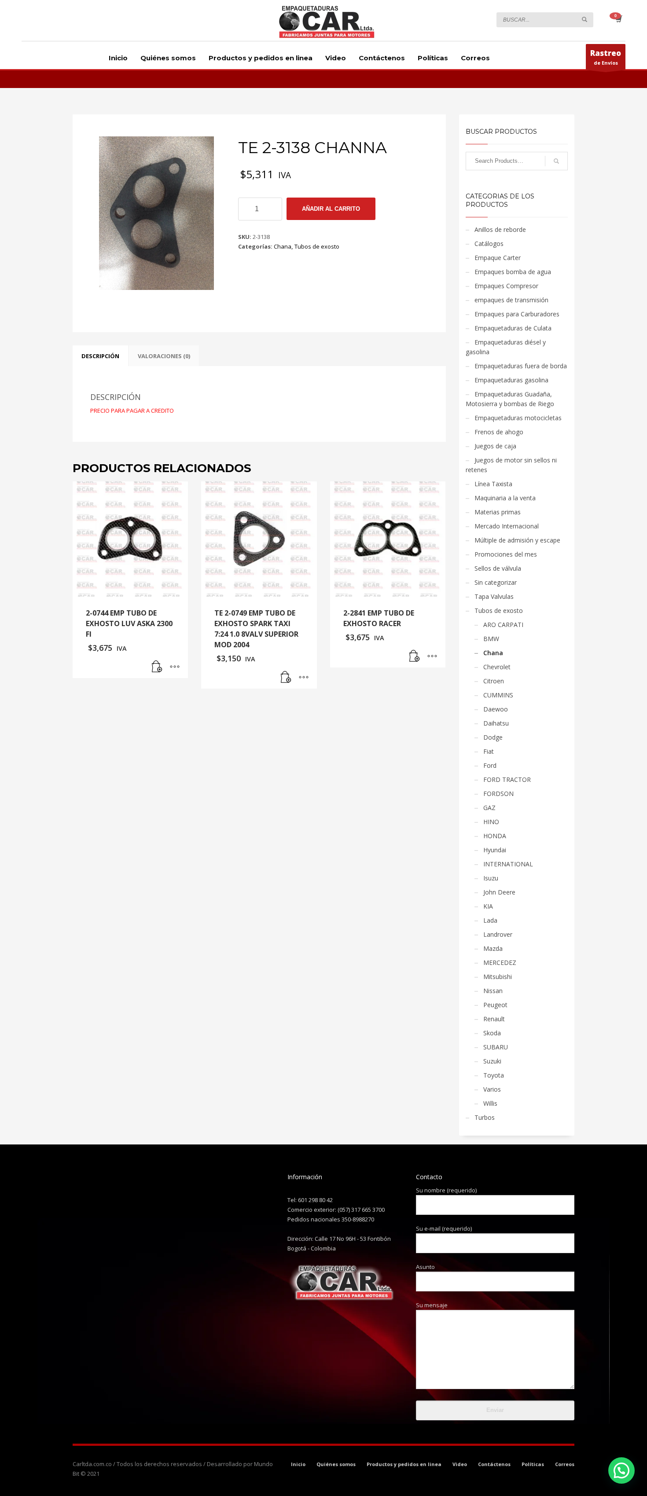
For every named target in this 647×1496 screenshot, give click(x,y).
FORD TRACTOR (507, 779)
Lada (490, 920)
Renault (494, 1019)
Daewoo (495, 709)
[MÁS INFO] (175, 667)
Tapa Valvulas (494, 596)
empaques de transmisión (511, 300)
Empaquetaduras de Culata (512, 328)
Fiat (488, 751)
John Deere (499, 892)
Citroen (493, 681)
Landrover (497, 934)
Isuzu (490, 878)
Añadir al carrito (331, 208)
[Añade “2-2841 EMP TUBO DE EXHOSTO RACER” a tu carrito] (414, 656)
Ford (489, 765)
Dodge (493, 737)
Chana (282, 246)
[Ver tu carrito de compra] (618, 20)
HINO (491, 822)
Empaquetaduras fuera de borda (520, 366)
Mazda (493, 948)
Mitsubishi (497, 976)
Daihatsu (496, 723)
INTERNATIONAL (508, 864)
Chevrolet (497, 667)
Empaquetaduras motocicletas (518, 418)
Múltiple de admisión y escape (517, 540)
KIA (488, 906)
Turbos (484, 1117)
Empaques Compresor (506, 286)
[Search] (556, 161)
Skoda (492, 1033)
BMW (491, 638)
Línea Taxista (493, 484)
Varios (492, 1089)
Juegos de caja (495, 446)
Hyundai (494, 850)
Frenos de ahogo (498, 432)
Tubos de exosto (316, 246)
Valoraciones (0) (164, 356)
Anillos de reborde (500, 229)
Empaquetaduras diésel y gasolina (506, 347)
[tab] (100, 356)
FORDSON (498, 793)
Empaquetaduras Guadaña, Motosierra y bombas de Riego (510, 399)
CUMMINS (498, 695)
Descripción (100, 356)
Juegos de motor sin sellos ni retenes (511, 465)
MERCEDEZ (499, 962)
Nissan (493, 990)
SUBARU (495, 1047)
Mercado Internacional (506, 526)
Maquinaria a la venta (505, 498)
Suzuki (492, 1061)
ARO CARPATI (503, 624)
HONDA (494, 836)
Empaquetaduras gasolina (511, 380)
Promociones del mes (505, 554)
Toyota (493, 1075)
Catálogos (489, 243)
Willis (490, 1103)
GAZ (489, 807)
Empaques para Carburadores (516, 314)
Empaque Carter (497, 257)
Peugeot (495, 1005)
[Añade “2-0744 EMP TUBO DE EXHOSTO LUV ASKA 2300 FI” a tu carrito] (157, 667)
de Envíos (605, 57)
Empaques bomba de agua (512, 272)
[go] (584, 19)
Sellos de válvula (497, 568)
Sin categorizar (495, 582)
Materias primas (497, 512)
